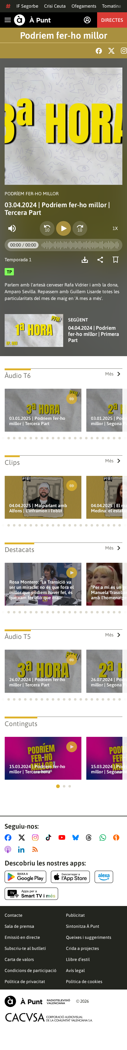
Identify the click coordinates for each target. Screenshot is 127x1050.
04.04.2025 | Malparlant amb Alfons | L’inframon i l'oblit (38, 508)
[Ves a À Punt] (32, 19)
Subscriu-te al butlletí (25, 948)
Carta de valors (19, 959)
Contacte (14, 915)
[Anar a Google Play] (25, 877)
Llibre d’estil (78, 959)
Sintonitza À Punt (82, 926)
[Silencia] (12, 228)
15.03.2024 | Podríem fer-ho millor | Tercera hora (37, 769)
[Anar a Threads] (90, 837)
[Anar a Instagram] (36, 837)
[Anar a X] (22, 837)
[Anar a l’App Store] (70, 877)
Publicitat (75, 915)
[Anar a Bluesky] (76, 837)
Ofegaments (84, 6)
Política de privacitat (25, 981)
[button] (3, 438)
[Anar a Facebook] (9, 837)
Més (109, 373)
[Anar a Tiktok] (50, 837)
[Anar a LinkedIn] (22, 849)
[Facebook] (99, 51)
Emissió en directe (22, 937)
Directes (112, 20)
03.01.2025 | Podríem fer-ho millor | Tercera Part (37, 421)
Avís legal (75, 970)
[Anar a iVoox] (117, 837)
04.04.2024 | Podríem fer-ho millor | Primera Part (93, 334)
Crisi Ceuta (55, 6)
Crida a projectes (82, 948)
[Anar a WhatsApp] (104, 837)
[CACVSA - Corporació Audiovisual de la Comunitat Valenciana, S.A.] (49, 1017)
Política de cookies (84, 981)
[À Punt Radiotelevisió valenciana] (37, 1001)
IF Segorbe (27, 6)
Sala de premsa (19, 926)
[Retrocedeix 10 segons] (47, 228)
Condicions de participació (30, 970)
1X (115, 228)
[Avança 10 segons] (79, 228)
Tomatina (111, 6)
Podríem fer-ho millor (63, 35)
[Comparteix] (101, 260)
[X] (111, 51)
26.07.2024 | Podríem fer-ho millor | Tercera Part (37, 682)
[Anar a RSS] (36, 849)
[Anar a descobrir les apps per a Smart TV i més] (31, 894)
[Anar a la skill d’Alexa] (104, 877)
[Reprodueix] (63, 228)
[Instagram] (124, 51)
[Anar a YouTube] (63, 837)
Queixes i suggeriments (88, 937)
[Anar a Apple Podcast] (9, 849)
